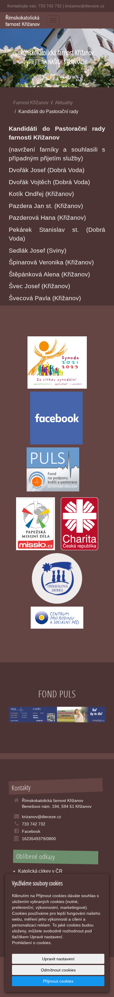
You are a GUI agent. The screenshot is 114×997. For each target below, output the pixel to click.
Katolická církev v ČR (40, 871)
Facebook (31, 831)
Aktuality (64, 102)
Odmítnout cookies (58, 970)
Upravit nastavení (58, 958)
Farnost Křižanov (31, 102)
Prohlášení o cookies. (32, 942)
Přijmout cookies (58, 981)
